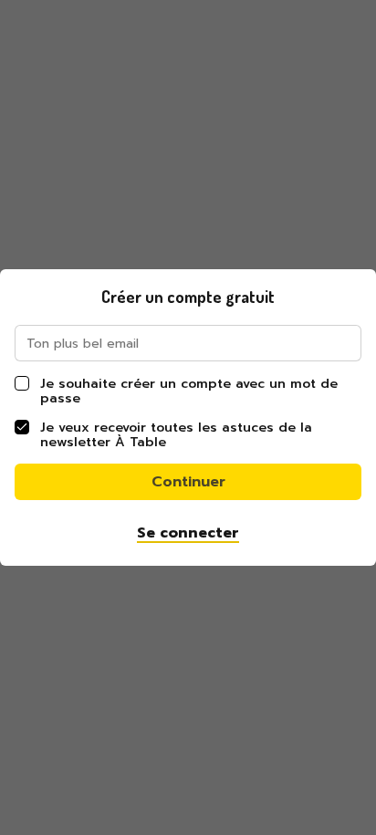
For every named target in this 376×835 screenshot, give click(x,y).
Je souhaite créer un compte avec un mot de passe (189, 391)
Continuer (188, 482)
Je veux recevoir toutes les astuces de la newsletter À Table (176, 435)
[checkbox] (22, 383)
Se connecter (188, 533)
